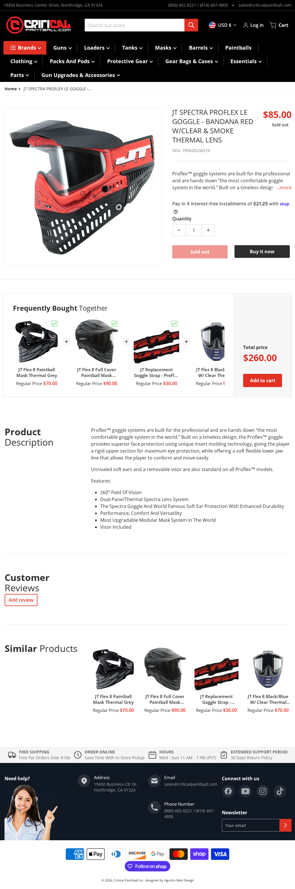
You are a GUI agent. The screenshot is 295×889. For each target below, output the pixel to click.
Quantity (182, 218)
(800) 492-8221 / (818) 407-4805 (198, 5)
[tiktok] (280, 791)
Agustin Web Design (179, 880)
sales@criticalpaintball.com (265, 5)
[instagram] (262, 791)
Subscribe (285, 825)
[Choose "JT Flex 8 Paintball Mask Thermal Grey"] (54, 324)
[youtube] (245, 791)
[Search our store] (191, 25)
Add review (21, 600)
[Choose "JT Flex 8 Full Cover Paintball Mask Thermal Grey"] (114, 324)
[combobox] (139, 25)
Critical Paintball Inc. (129, 880)
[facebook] (228, 791)
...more (284, 187)
